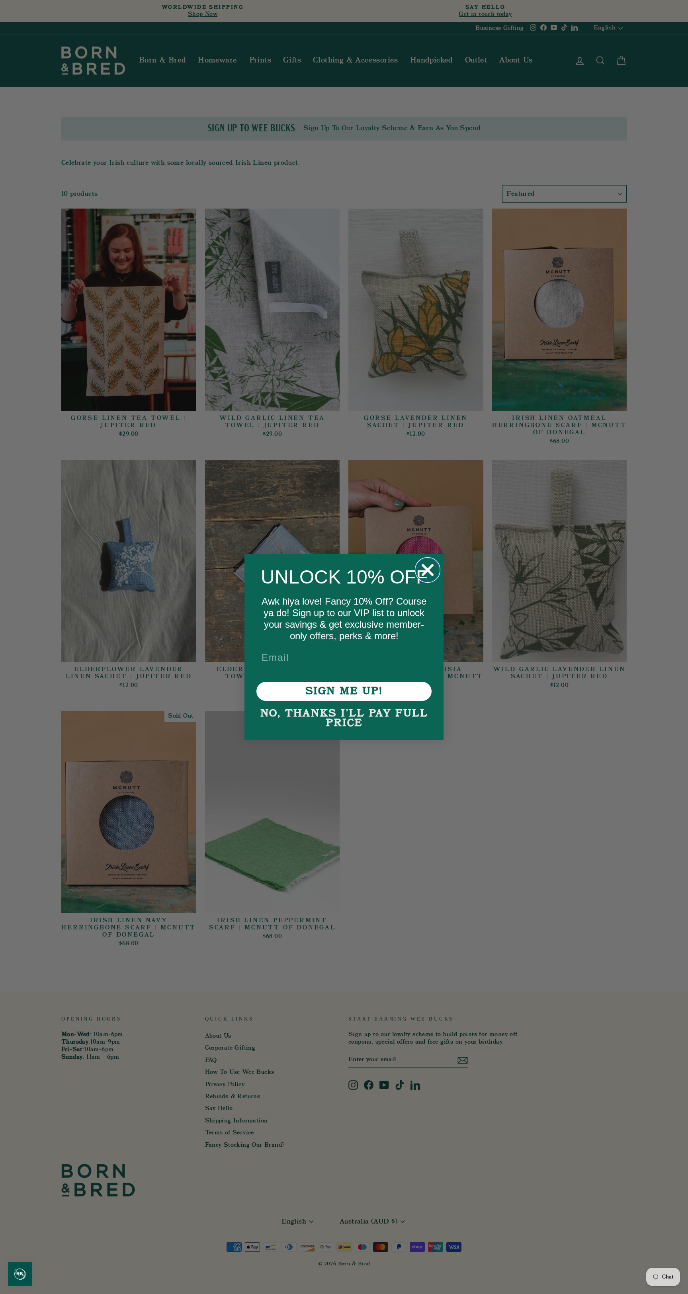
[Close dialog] (428, 570)
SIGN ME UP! (344, 691)
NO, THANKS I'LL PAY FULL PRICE (344, 718)
